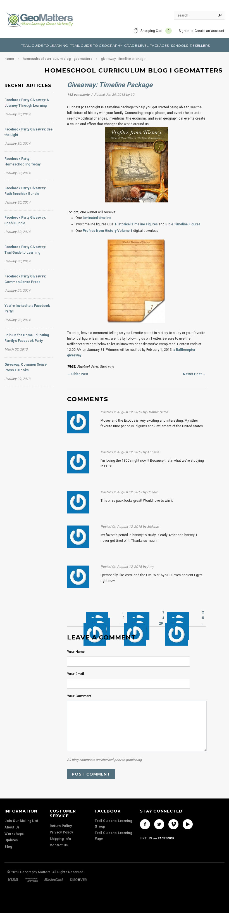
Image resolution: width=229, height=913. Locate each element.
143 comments (78, 95)
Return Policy (61, 826)
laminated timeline (97, 218)
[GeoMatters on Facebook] (145, 824)
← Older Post (77, 374)
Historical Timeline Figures (136, 224)
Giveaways (107, 366)
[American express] (31, 879)
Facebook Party (87, 366)
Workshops (14, 834)
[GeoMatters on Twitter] (159, 824)
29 (161, 623)
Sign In (184, 31)
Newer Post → (194, 374)
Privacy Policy (61, 832)
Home (9, 59)
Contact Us (59, 845)
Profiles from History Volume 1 (107, 231)
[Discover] (78, 879)
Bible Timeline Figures (183, 224)
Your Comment (79, 696)
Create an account (210, 31)
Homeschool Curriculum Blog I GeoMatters (57, 59)
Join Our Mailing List (21, 821)
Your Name (76, 652)
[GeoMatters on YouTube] (188, 824)
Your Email (75, 674)
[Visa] (12, 879)
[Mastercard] (53, 879)
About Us (12, 827)
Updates (11, 840)
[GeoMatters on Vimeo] (173, 824)
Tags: (71, 366)
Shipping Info (60, 839)
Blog (8, 847)
